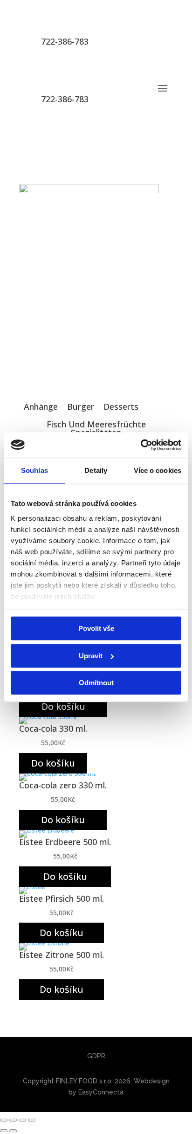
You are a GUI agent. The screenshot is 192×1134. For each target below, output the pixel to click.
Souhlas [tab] (34, 470)
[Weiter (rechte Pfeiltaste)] (13, 1130)
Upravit (91, 656)
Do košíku (63, 706)
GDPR (96, 1056)
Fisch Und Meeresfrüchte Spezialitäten (96, 428)
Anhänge (40, 406)
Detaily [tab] (95, 470)
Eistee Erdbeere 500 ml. (65, 841)
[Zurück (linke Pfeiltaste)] (3, 1130)
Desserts (121, 406)
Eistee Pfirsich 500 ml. (61, 898)
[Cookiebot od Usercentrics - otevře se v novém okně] (140, 445)
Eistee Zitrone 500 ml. (61, 954)
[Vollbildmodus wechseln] (13, 1120)
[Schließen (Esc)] (31, 1120)
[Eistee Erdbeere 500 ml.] (46, 830)
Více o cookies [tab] (157, 470)
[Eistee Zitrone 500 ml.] (44, 942)
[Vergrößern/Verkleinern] (3, 1120)
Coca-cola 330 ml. (53, 728)
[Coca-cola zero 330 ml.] (57, 773)
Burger (80, 406)
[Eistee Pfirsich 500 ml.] (32, 886)
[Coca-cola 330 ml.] (47, 716)
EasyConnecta (100, 1092)
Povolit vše (96, 628)
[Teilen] (22, 1120)
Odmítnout (96, 683)
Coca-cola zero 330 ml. (63, 785)
